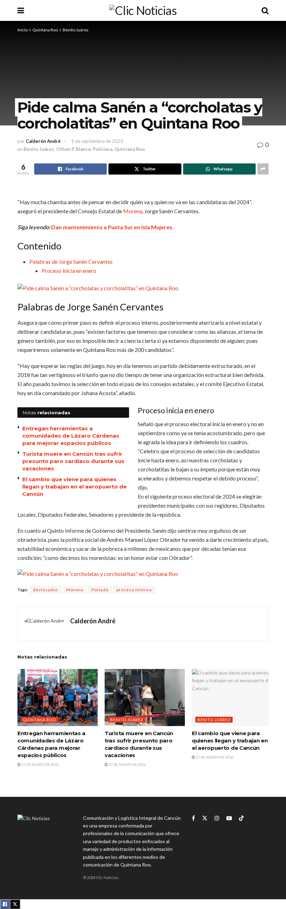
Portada (99, 589)
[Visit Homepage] (142, 10)
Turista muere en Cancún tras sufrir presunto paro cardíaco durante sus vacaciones (73, 461)
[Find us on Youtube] (229, 818)
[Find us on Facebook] (193, 818)
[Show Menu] (20, 10)
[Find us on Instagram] (216, 818)
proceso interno (134, 589)
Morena (132, 211)
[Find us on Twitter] (205, 818)
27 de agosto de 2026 (40, 764)
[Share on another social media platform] (263, 169)
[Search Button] (265, 10)
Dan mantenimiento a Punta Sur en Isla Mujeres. (112, 227)
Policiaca (102, 149)
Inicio (22, 29)
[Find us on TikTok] (241, 818)
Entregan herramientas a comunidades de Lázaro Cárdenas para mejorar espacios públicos (70, 435)
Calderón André (43, 141)
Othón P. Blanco (73, 149)
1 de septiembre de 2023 (97, 141)
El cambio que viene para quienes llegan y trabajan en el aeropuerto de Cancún (74, 486)
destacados (45, 589)
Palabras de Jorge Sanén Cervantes (71, 261)
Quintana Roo (45, 29)
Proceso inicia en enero (69, 270)
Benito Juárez (76, 29)
